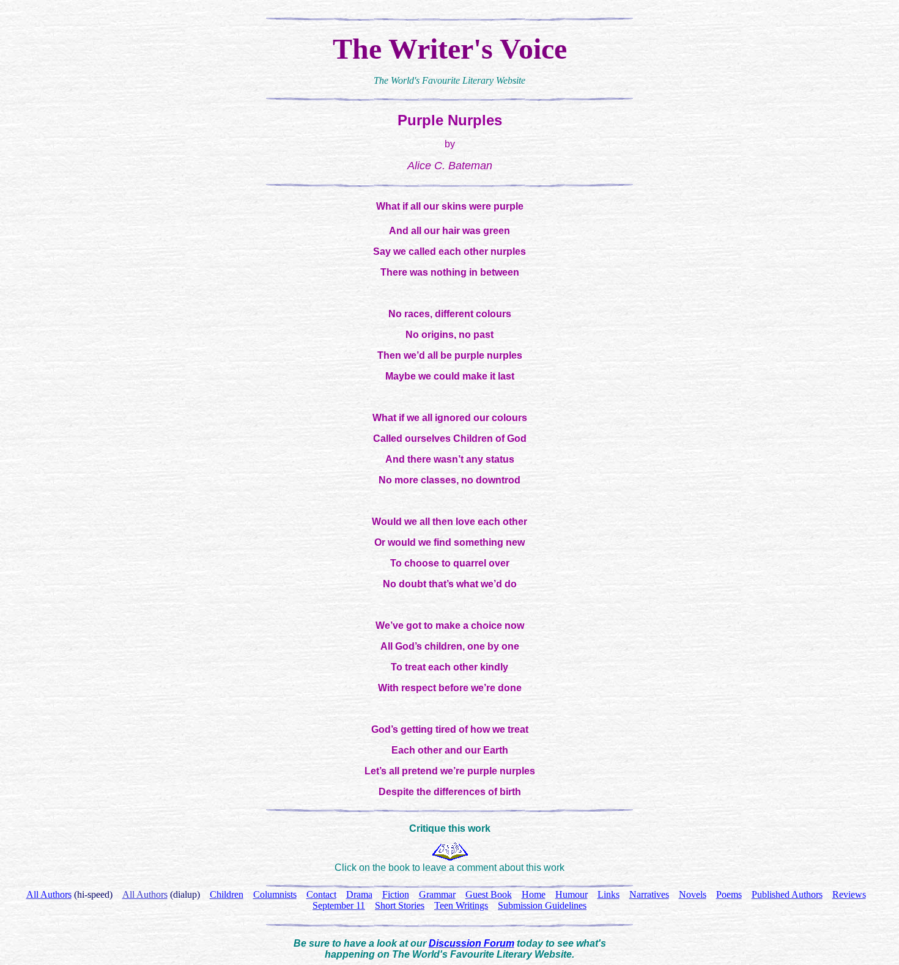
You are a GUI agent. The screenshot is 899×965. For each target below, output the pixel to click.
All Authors (145, 894)
